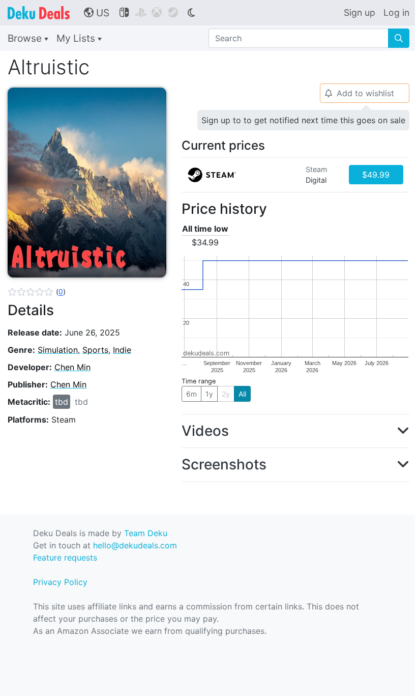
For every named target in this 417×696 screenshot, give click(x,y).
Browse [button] (26, 38)
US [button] (96, 13)
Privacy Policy (60, 582)
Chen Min (72, 367)
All (242, 393)
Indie (122, 350)
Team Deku (145, 533)
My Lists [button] (77, 38)
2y (226, 393)
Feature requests (65, 557)
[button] (37, 292)
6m (191, 393)
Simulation (58, 350)
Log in (396, 12)
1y (209, 393)
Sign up (359, 12)
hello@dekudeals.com (135, 545)
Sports (95, 350)
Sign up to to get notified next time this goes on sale (303, 120)
